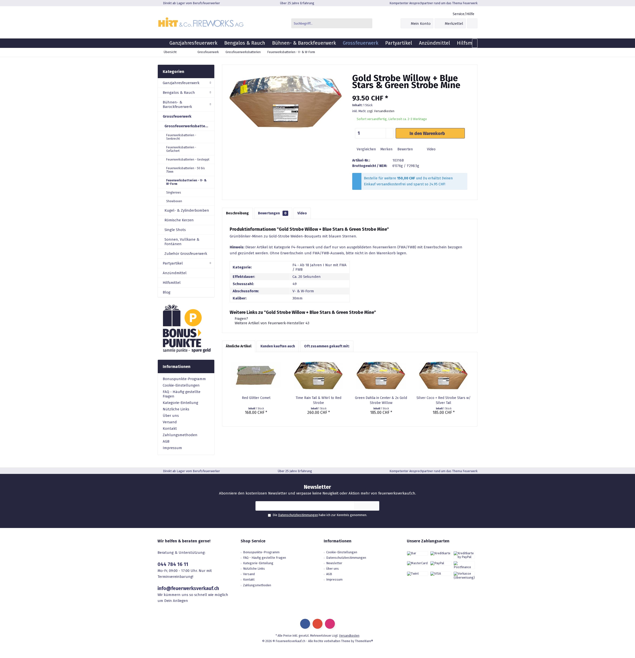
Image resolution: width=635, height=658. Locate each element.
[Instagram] (330, 624)
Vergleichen (366, 149)
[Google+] (317, 624)
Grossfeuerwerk (177, 116)
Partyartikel (173, 263)
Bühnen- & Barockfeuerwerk (177, 104)
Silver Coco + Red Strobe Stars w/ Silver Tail (443, 400)
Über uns (171, 415)
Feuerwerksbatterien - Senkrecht (181, 136)
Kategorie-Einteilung (180, 402)
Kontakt (170, 428)
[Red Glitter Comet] (256, 375)
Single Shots (175, 230)
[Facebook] (305, 624)
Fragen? (241, 318)
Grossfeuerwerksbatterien (188, 126)
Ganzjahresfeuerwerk (181, 83)
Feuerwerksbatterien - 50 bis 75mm (185, 169)
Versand (170, 422)
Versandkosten (349, 635)
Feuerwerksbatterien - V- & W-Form (186, 182)
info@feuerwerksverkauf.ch (188, 588)
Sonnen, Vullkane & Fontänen (181, 241)
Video (431, 149)
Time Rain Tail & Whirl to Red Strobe (318, 400)
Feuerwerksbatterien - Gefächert (181, 149)
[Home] (162, 43)
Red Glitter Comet (256, 398)
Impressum (172, 448)
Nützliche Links (176, 409)
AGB (166, 441)
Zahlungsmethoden (180, 435)
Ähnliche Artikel (238, 346)
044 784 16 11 (173, 564)
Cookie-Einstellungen (181, 385)
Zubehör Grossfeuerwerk (185, 253)
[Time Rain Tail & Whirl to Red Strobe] (318, 375)
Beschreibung (237, 213)
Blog (166, 292)
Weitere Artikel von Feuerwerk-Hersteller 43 (271, 323)
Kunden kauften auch (277, 346)
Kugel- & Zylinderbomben (186, 210)
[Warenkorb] (472, 23)
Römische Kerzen (179, 220)
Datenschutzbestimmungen (298, 515)
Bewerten (404, 149)
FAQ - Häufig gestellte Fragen (181, 394)
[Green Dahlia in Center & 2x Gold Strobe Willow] (381, 375)
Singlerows (173, 192)
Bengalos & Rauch (179, 92)
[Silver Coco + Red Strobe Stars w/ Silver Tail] (443, 375)
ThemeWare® (364, 641)
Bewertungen (272, 213)
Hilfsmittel (172, 282)
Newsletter (334, 563)
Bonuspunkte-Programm (184, 379)
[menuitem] (463, 14)
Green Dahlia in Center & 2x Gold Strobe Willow (381, 400)
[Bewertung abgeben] (409, 92)
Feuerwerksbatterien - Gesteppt (187, 159)
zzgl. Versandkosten (380, 111)
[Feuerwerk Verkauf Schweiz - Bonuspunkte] (186, 328)
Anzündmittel (175, 273)
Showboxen (174, 201)
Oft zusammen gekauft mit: (326, 346)
